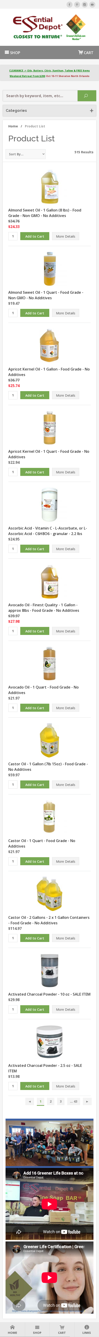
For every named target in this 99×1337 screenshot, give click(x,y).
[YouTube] (92, 5)
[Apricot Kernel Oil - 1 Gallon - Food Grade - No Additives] (49, 345)
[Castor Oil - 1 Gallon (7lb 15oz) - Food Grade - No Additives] (49, 739)
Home (15, 126)
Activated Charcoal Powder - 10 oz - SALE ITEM (49, 994)
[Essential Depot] (49, 27)
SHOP (14, 52)
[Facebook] (70, 5)
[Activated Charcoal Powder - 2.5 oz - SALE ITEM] (49, 1041)
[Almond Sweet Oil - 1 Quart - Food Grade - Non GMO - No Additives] (49, 268)
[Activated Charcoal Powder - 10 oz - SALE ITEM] (49, 970)
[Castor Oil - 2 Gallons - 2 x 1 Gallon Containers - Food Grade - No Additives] (49, 893)
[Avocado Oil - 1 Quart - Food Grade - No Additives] (49, 663)
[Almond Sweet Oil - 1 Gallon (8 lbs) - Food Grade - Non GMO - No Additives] (49, 186)
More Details (65, 236)
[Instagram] (85, 5)
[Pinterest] (77, 5)
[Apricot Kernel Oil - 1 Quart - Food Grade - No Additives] (49, 427)
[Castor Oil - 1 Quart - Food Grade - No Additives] (49, 816)
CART (88, 52)
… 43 (73, 1101)
